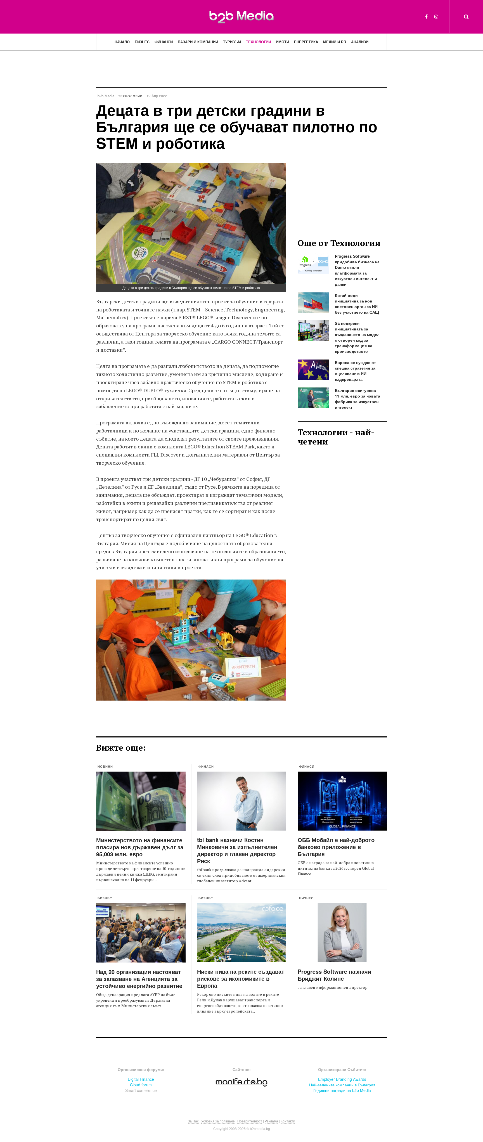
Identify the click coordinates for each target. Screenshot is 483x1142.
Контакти (288, 1121)
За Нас (193, 1121)
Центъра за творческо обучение (173, 333)
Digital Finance (141, 1079)
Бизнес (142, 41)
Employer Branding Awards (342, 1079)
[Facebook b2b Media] (426, 16)
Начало (122, 41)
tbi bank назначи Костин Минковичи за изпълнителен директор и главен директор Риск (237, 850)
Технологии (258, 41)
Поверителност (249, 1121)
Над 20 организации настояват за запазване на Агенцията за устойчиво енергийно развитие (139, 979)
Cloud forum (141, 1084)
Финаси (206, 766)
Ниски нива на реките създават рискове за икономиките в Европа (240, 978)
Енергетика (306, 41)
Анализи (359, 41)
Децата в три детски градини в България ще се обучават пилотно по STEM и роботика (236, 126)
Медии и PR (334, 41)
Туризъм (232, 41)
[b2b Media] (241, 16)
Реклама (271, 1121)
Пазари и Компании (198, 41)
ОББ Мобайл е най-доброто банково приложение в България (336, 847)
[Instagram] (436, 16)
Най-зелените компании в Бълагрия (342, 1084)
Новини (105, 766)
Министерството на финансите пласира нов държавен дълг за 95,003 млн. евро (139, 847)
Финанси (164, 41)
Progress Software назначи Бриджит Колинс (334, 974)
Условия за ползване (218, 1121)
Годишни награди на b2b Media (342, 1090)
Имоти (282, 41)
